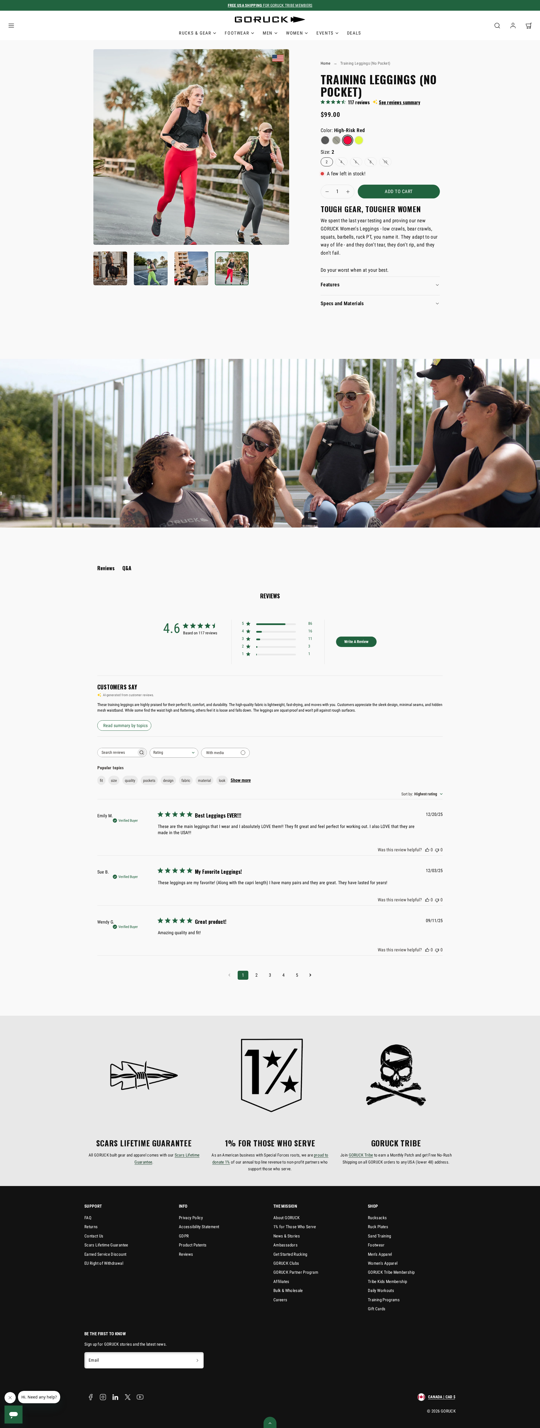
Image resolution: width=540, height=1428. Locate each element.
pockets (149, 780)
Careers (280, 1299)
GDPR (184, 1236)
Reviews (186, 1254)
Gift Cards (377, 1308)
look (222, 780)
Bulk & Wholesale (288, 1290)
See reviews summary (399, 102)
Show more (241, 780)
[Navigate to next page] (310, 975)
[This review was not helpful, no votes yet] (437, 849)
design (168, 780)
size (114, 780)
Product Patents (192, 1245)
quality (130, 780)
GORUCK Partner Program (295, 1272)
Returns (91, 1226)
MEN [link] (268, 33)
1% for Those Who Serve (294, 1226)
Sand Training (379, 1236)
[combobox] (174, 753)
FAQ (87, 1217)
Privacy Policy (191, 1217)
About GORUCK (286, 1217)
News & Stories (286, 1236)
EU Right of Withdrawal (103, 1263)
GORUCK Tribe (361, 1155)
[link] (513, 25)
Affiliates (281, 1281)
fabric (185, 780)
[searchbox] (117, 752)
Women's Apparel (382, 1263)
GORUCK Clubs (286, 1263)
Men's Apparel (380, 1254)
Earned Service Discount (105, 1254)
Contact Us (94, 1236)
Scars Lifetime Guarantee (106, 1245)
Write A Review (356, 641)
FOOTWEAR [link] (237, 33)
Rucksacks (377, 1217)
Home (325, 63)
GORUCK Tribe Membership (391, 1272)
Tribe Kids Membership (387, 1281)
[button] (11, 25)
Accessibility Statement (199, 1226)
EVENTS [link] (325, 33)
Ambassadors (285, 1245)
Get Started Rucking (290, 1254)
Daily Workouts (381, 1290)
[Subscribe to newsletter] (197, 1360)
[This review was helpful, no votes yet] (427, 849)
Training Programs (384, 1299)
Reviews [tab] (105, 568)
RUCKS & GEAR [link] (195, 33)
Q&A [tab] (126, 568)
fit (101, 780)
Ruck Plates (378, 1226)
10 (385, 162)
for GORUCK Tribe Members (270, 5)
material (204, 780)
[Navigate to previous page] (229, 975)
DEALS (354, 33)
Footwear (376, 1245)
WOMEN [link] (294, 33)
